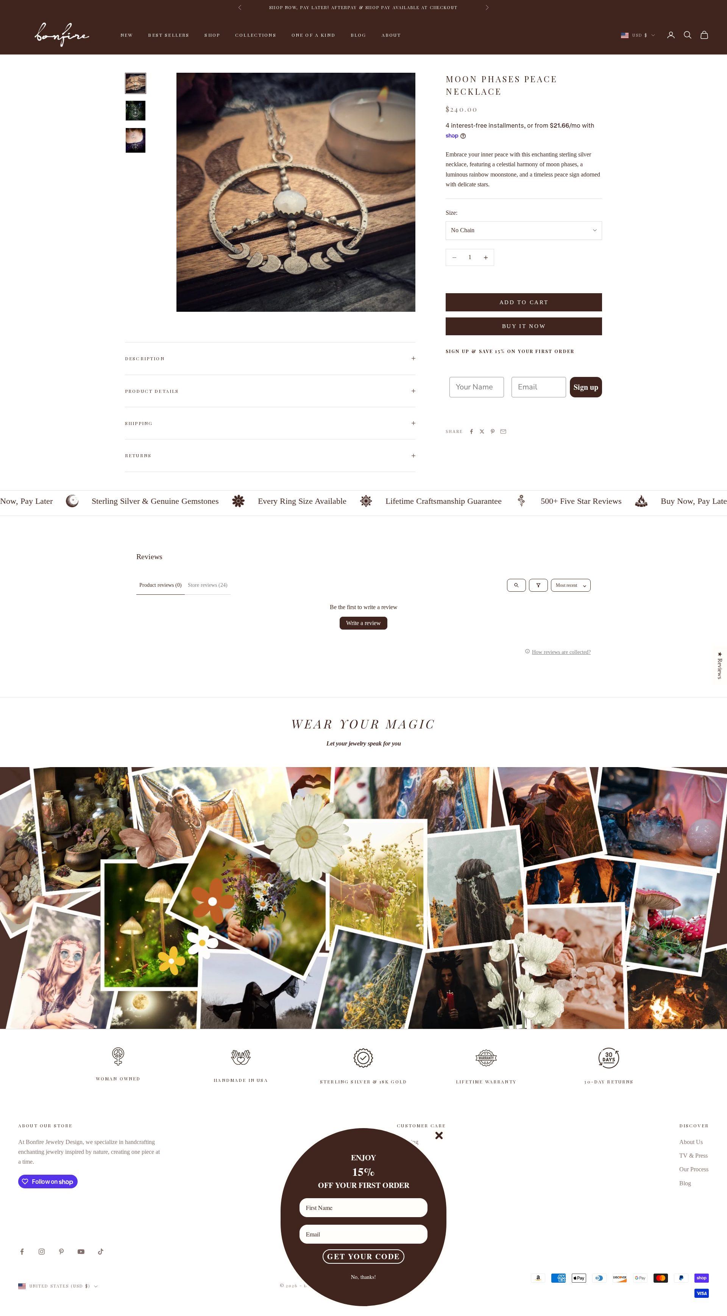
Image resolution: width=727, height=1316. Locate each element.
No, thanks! (363, 1276)
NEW (126, 35)
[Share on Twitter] (482, 431)
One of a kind (313, 35)
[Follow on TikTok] (101, 1251)
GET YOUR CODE (363, 1256)
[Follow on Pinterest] (61, 1251)
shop (212, 35)
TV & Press (693, 1155)
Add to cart (524, 302)
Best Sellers (168, 35)
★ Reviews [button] (720, 665)
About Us (691, 1142)
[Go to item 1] (135, 83)
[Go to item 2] (135, 110)
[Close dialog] (439, 1135)
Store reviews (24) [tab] (208, 585)
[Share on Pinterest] (493, 431)
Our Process (693, 1169)
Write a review (363, 623)
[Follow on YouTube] (81, 1251)
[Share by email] (503, 431)
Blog (359, 35)
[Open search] (516, 585)
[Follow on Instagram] (41, 1251)
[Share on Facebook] (471, 431)
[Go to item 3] (135, 140)
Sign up (586, 386)
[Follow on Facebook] (22, 1251)
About (391, 35)
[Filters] (538, 585)
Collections (255, 35)
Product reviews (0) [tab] (160, 585)
